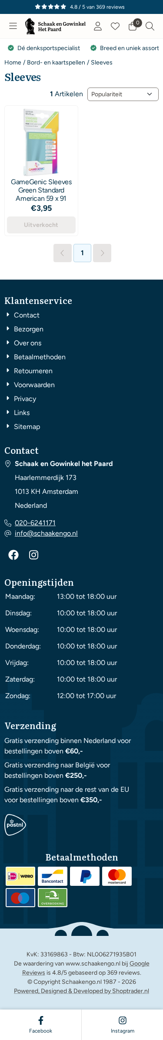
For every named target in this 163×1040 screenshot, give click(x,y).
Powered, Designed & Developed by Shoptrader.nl (81, 991)
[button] (13, 26)
